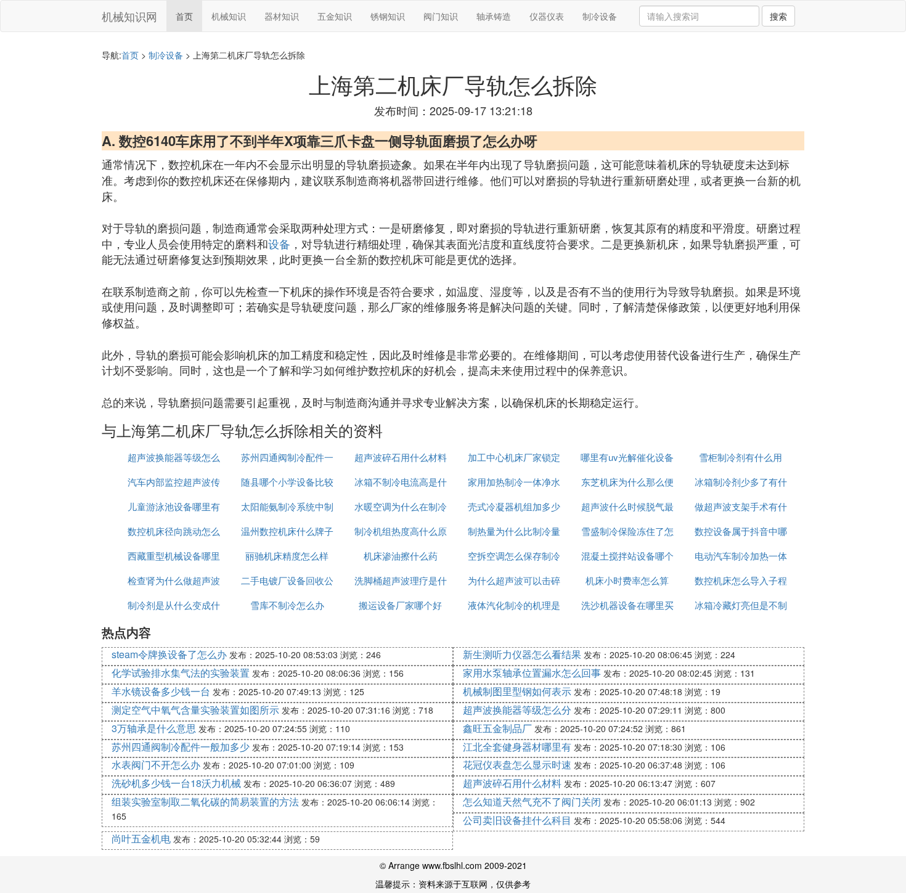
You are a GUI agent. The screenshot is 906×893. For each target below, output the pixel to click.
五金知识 (334, 16)
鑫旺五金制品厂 (497, 728)
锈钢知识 (387, 16)
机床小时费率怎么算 (627, 580)
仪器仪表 (546, 16)
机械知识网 (129, 16)
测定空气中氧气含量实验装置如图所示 (195, 710)
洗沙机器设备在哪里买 (627, 604)
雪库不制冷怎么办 (287, 604)
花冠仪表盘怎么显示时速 (517, 764)
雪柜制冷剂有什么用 (740, 457)
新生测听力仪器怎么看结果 (522, 654)
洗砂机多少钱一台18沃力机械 (176, 783)
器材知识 (281, 16)
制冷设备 (599, 16)
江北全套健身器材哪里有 (517, 747)
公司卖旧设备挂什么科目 (517, 820)
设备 (279, 243)
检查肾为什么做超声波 (174, 580)
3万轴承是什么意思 (154, 728)
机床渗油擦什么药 (401, 555)
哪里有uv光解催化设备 (627, 457)
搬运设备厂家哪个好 (400, 604)
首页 (184, 16)
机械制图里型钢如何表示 (517, 691)
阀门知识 (440, 16)
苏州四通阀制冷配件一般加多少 (181, 747)
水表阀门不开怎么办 (156, 764)
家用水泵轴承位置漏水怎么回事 (532, 673)
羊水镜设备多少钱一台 (161, 691)
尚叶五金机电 (141, 838)
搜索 (778, 16)
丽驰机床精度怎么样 (287, 555)
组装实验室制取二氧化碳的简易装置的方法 (205, 801)
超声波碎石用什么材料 (400, 457)
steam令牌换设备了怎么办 (169, 654)
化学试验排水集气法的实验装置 (181, 673)
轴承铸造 (493, 16)
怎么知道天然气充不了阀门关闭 (532, 801)
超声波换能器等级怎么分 (517, 710)
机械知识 (228, 16)
